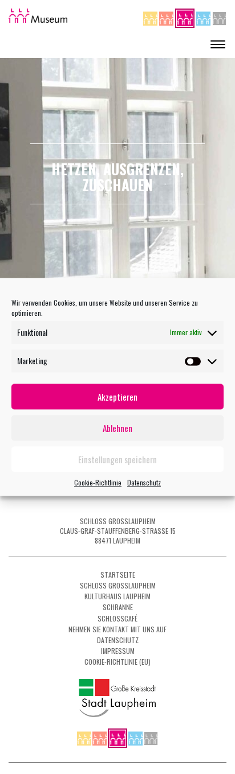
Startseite (117, 574)
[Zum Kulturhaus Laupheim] (167, 17)
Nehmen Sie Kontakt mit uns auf (117, 629)
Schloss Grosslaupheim (118, 585)
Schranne (118, 607)
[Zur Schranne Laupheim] (204, 17)
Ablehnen (117, 428)
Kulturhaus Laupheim (117, 596)
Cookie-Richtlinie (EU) (117, 661)
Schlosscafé (117, 618)
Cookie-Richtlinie (97, 482)
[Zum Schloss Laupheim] (151, 17)
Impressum (118, 651)
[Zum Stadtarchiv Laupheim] (219, 17)
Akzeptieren (117, 396)
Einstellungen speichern (117, 459)
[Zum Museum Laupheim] (185, 17)
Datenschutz (144, 482)
